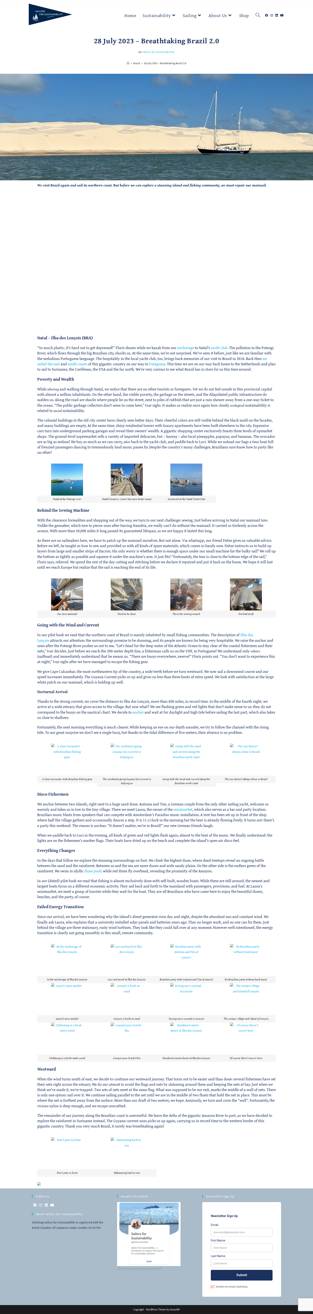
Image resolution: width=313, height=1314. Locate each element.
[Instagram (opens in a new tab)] (272, 11)
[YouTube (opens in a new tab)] (283, 11)
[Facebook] (35, 1205)
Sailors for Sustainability (158, 52)
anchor (138, 712)
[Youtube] (52, 1205)
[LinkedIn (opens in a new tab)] (277, 11)
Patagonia (157, 364)
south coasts (77, 364)
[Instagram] (40, 1205)
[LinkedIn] (46, 1205)
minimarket (183, 809)
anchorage (185, 348)
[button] (67, 483)
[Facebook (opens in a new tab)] (267, 11)
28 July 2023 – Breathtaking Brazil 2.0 (165, 63)
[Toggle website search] (257, 15)
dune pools (93, 871)
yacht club (219, 348)
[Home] (128, 63)
